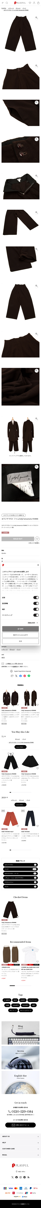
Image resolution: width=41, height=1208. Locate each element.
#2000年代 (16, 1005)
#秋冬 (3, 657)
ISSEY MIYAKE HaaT (8, 831)
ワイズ (20, 869)
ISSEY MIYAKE (25, 831)
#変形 (33, 1005)
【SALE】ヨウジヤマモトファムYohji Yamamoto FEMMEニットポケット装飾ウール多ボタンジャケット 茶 (10, 716)
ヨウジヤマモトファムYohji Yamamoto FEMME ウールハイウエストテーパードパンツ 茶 (11, 927)
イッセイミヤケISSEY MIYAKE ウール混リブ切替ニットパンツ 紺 (30, 835)
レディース (5, 649)
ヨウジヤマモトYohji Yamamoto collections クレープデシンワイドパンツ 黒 (30, 778)
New (3, 810)
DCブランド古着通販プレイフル (22, 1204)
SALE (10, 964)
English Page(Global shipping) (22, 671)
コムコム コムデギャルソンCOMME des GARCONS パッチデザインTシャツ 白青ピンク (30, 974)
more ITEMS (19, 747)
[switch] (36, 603)
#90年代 (23, 1000)
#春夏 (7, 1005)
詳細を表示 (31, 623)
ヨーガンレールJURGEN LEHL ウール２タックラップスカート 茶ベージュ (11, 971)
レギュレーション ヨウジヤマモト (20, 878)
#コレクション (33, 1000)
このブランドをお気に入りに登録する (13, 515)
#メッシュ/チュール (25, 1010)
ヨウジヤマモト (20, 865)
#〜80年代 (7, 1000)
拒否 (20, 641)
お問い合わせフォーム (22, 1125)
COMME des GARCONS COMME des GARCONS (30, 968)
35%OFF (17, 964)
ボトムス (12, 649)
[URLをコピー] (12, 676)
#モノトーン (13, 1010)
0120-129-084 (22, 1111)
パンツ (18, 649)
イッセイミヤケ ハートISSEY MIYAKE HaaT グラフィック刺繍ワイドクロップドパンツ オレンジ (11, 836)
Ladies (5, 532)
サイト (20, 886)
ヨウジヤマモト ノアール (20, 873)
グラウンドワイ (20, 882)
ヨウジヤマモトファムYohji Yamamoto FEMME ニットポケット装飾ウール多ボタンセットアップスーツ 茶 (30, 716)
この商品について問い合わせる (14, 663)
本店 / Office (21, 1171)
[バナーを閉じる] (38, 565)
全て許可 (20, 629)
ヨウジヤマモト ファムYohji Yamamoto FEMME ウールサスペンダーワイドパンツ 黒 (11, 778)
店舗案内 (15, 666)
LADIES (4, 708)
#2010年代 (25, 1005)
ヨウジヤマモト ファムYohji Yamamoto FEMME (20, 519)
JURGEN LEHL (6, 967)
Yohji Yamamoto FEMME (9, 710)
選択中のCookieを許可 (20, 635)
